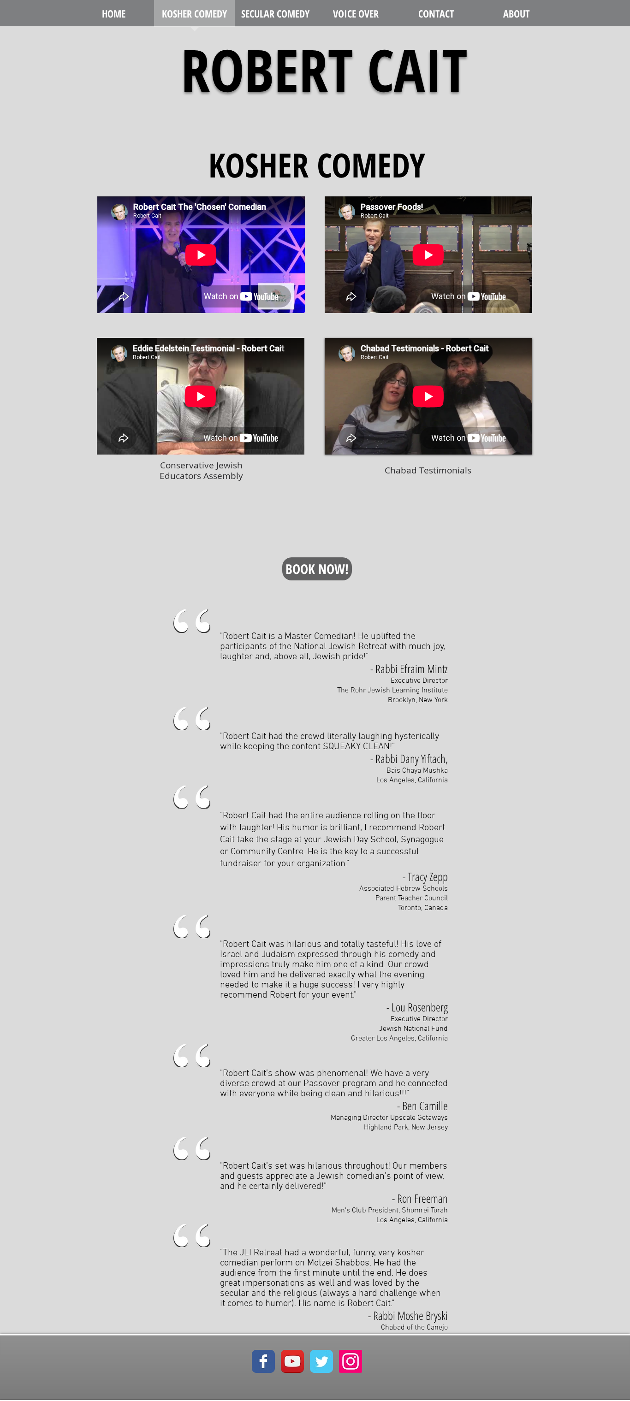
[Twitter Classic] (321, 1361)
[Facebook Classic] (263, 1361)
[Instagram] (350, 1361)
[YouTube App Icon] (292, 1361)
